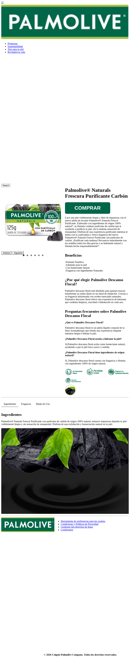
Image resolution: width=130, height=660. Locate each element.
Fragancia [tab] (26, 404)
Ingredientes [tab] (10, 404)
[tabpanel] (65, 462)
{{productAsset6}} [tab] (42, 255)
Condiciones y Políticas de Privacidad (79, 524)
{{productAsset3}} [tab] (31, 255)
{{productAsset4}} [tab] (35, 255)
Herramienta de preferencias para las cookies (83, 521)
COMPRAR (88, 208)
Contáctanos (67, 529)
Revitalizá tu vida (16, 52)
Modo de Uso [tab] (43, 404)
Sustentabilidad (15, 46)
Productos (13, 43)
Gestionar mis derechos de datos (77, 527)
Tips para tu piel (16, 49)
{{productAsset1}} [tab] (23, 255)
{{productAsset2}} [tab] (27, 255)
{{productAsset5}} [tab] (39, 255)
